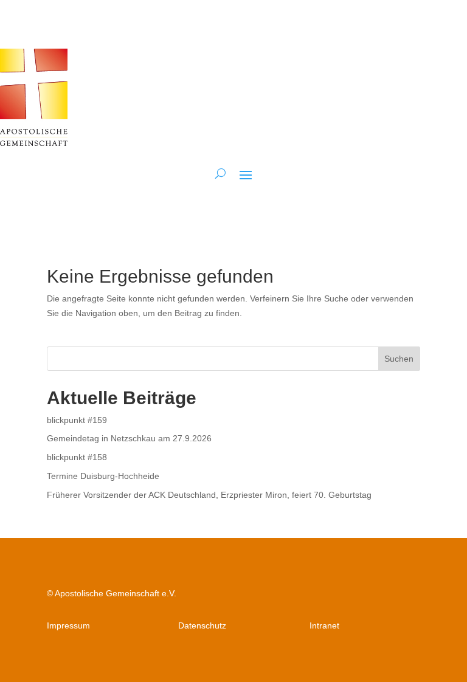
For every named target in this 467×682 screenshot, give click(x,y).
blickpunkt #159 (77, 420)
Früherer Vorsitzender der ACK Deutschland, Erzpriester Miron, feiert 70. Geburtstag (209, 495)
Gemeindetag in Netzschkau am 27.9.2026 (129, 438)
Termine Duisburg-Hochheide (103, 476)
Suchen (398, 358)
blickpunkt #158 (77, 457)
